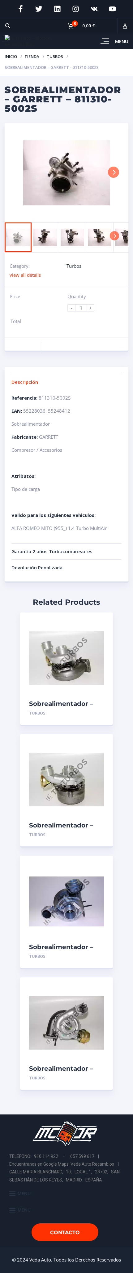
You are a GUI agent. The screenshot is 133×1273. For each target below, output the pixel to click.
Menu (121, 41)
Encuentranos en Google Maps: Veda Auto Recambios (61, 1164)
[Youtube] (112, 9)
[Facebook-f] (20, 9)
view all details (25, 275)
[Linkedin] (57, 9)
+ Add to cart (87, 713)
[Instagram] (75, 9)
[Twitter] (39, 9)
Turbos (55, 56)
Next (113, 172)
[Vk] (94, 9)
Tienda (31, 56)
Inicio (11, 56)
